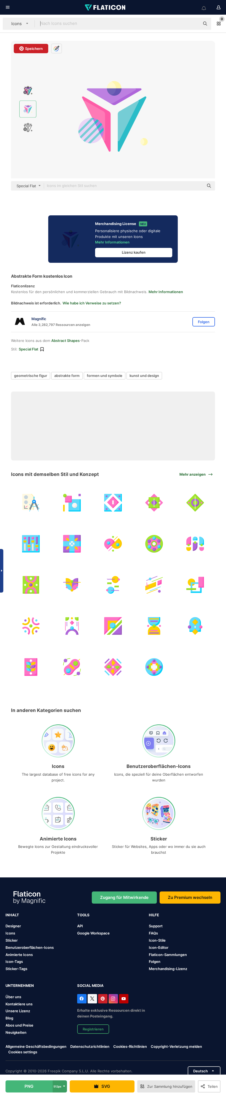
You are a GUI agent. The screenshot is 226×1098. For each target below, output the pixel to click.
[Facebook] (82, 998)
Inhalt (12, 915)
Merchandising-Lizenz (168, 968)
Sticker (12, 940)
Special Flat (28, 349)
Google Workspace (93, 933)
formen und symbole (104, 375)
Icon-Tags (14, 961)
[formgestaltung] (72, 502)
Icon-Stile (157, 940)
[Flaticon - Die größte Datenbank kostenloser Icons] (105, 7)
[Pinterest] (102, 998)
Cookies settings (22, 1052)
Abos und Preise (19, 1025)
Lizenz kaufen (134, 252)
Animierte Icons (19, 954)
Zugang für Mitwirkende (124, 897)
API (80, 926)
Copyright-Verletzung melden (176, 1046)
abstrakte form (67, 375)
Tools (83, 915)
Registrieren (93, 1029)
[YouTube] (123, 998)
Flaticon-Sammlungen (168, 954)
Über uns (13, 997)
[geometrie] (30, 502)
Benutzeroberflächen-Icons (30, 947)
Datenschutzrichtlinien (89, 1046)
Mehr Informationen (112, 242)
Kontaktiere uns (19, 1004)
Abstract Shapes (65, 340)
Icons (10, 933)
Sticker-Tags (16, 968)
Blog (9, 1018)
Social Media (90, 985)
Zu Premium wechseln (190, 897)
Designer (13, 926)
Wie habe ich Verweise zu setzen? (92, 303)
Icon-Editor (158, 947)
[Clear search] (193, 24)
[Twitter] (92, 998)
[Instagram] (113, 998)
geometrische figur (30, 375)
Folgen (154, 961)
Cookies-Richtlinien (130, 1046)
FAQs (153, 933)
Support (156, 926)
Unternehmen (20, 985)
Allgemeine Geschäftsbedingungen (36, 1046)
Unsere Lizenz (18, 1011)
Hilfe (154, 915)
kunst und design (144, 375)
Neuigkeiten (16, 1032)
